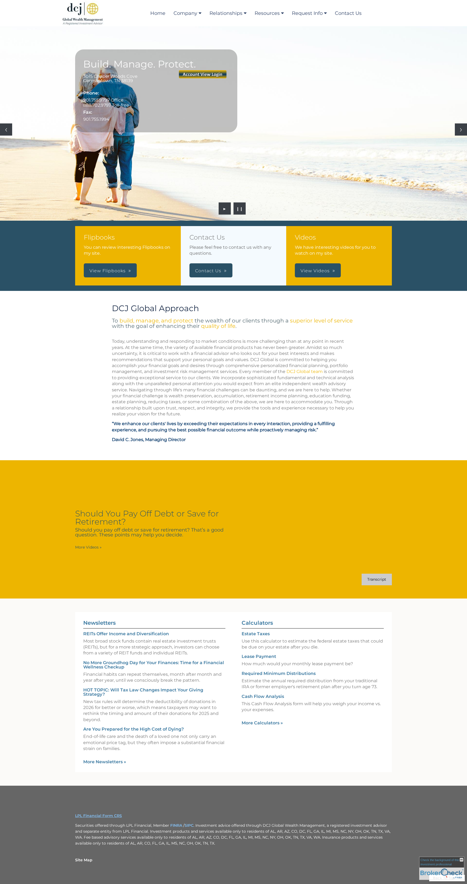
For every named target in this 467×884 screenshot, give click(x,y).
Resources (267, 13)
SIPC (189, 825)
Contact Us (348, 13)
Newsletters (99, 623)
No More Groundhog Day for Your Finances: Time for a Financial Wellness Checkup (153, 665)
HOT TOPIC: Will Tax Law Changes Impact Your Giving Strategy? (143, 692)
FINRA (176, 825)
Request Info (307, 13)
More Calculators (262, 722)
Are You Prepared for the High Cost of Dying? (133, 729)
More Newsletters (104, 761)
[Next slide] (461, 129)
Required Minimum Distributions (279, 673)
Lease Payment (259, 656)
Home (157, 13)
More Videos (88, 547)
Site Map (83, 860)
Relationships (225, 13)
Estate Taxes (256, 633)
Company (185, 13)
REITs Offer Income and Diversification (126, 633)
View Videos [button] (315, 270)
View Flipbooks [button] (107, 270)
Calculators (257, 623)
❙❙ (239, 208)
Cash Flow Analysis (263, 696)
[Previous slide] (6, 129)
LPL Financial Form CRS (98, 815)
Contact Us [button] (208, 270)
